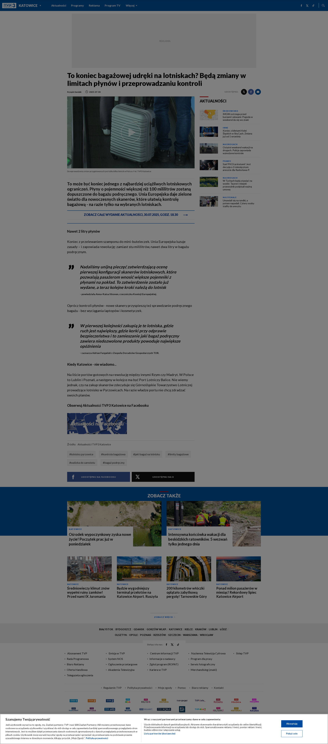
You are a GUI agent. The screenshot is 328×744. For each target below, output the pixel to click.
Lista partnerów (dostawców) (159, 733)
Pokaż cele (292, 733)
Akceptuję (291, 723)
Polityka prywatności (97, 738)
